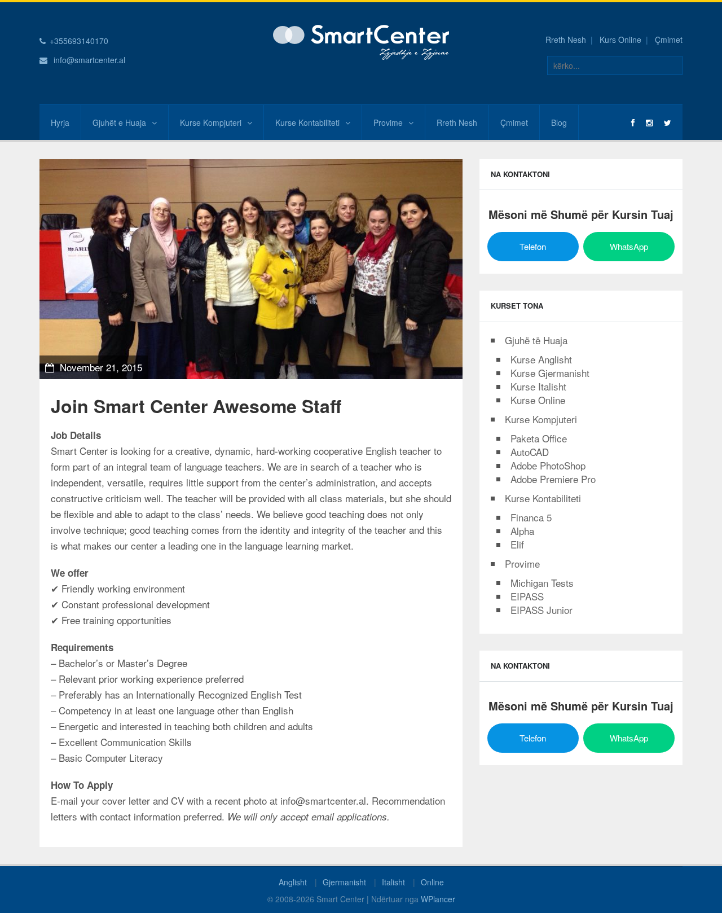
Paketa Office (538, 438)
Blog (559, 122)
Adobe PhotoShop (547, 465)
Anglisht (293, 882)
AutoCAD (529, 452)
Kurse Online (537, 400)
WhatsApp (629, 246)
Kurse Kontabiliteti (307, 122)
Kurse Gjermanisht (549, 373)
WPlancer (438, 899)
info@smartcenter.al (89, 59)
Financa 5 (531, 517)
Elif (517, 544)
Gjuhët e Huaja (119, 122)
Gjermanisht (344, 882)
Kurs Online (620, 39)
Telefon (533, 246)
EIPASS (527, 596)
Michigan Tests (542, 583)
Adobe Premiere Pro (553, 479)
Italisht (393, 882)
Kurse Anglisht (541, 359)
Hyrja (60, 122)
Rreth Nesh (565, 39)
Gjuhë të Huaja (536, 340)
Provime (388, 122)
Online (432, 882)
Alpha (522, 531)
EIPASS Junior (541, 610)
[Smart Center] (361, 41)
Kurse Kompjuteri (210, 122)
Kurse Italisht (538, 386)
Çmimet (669, 39)
